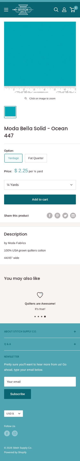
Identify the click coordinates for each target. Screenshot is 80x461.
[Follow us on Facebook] (7, 433)
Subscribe (17, 394)
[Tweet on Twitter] (65, 215)
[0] (72, 9)
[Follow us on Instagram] (15, 433)
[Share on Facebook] (50, 215)
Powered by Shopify (15, 452)
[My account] (64, 9)
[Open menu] (6, 9)
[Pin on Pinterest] (57, 215)
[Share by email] (73, 215)
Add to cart (40, 199)
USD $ (10, 413)
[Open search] (56, 9)
